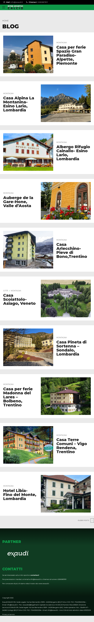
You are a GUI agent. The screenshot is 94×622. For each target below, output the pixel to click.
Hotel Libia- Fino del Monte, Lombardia (19, 494)
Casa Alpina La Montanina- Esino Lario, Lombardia (18, 103)
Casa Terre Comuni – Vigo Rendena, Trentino (71, 445)
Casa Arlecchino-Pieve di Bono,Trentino (71, 250)
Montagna (61, 43)
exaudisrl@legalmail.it (31, 605)
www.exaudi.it (44, 583)
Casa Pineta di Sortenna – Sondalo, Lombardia (71, 348)
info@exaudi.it (35, 579)
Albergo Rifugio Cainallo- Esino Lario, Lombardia (73, 152)
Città (5, 291)
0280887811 (62, 579)
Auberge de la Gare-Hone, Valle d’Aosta (18, 201)
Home (5, 21)
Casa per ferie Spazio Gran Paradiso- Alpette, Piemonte (71, 55)
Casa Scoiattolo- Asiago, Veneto (19, 299)
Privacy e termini (8, 614)
